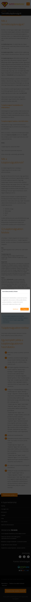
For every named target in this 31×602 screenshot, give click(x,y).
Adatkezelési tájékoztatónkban (10, 304)
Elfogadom (25, 309)
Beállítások (15, 309)
